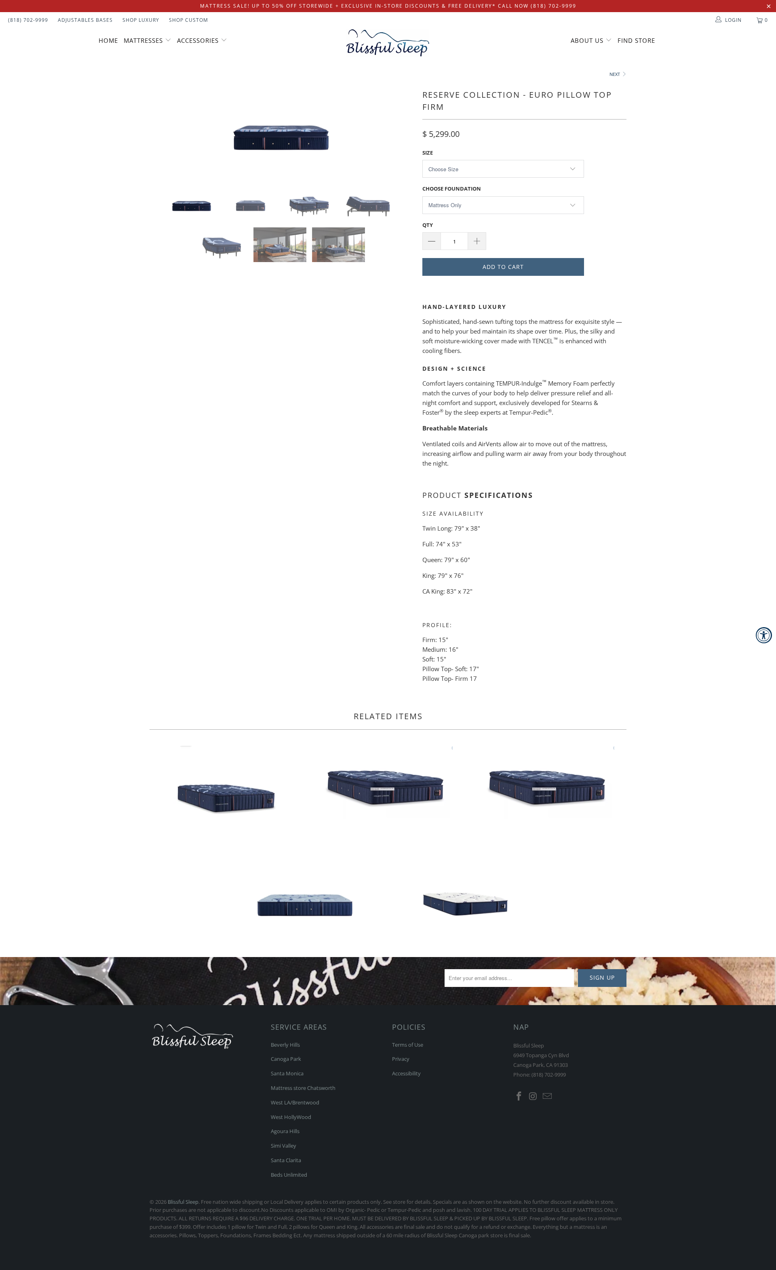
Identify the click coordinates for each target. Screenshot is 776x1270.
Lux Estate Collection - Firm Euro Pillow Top (388, 783)
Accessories (199, 40)
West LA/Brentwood (295, 1102)
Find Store (636, 40)
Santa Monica (287, 1073)
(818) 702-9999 (28, 20)
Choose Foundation (451, 188)
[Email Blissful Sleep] (547, 1096)
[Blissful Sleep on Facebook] (519, 1096)
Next (615, 74)
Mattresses (143, 40)
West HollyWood (291, 1117)
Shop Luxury (140, 20)
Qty (427, 225)
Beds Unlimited (289, 1174)
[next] (400, 130)
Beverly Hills (285, 1044)
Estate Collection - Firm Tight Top (305, 896)
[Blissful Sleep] (388, 42)
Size (427, 152)
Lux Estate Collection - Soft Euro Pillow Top (549, 783)
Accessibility (406, 1073)
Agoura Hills (285, 1131)
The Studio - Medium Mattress (467, 896)
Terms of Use (407, 1044)
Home (108, 40)
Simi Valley (283, 1145)
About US (588, 40)
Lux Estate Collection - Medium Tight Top (226, 794)
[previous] (163, 130)
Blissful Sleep (183, 1201)
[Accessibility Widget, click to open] (764, 635)
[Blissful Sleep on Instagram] (533, 1096)
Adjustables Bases (85, 20)
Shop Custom (188, 20)
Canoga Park (286, 1058)
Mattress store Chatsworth (303, 1088)
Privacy (400, 1058)
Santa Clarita (286, 1160)
